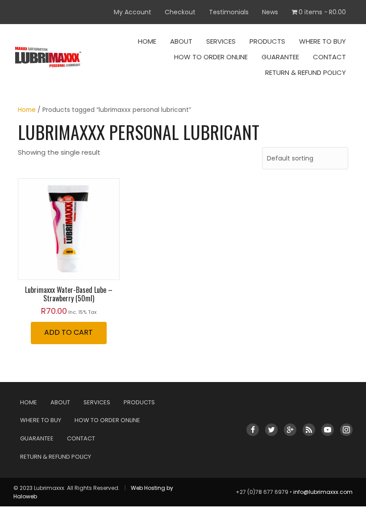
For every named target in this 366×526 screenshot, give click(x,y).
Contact (329, 56)
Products (267, 41)
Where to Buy (322, 41)
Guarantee (280, 56)
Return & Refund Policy (305, 72)
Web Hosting (148, 488)
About (181, 41)
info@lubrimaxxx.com (323, 492)
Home (147, 41)
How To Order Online (211, 56)
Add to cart (68, 332)
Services (221, 41)
